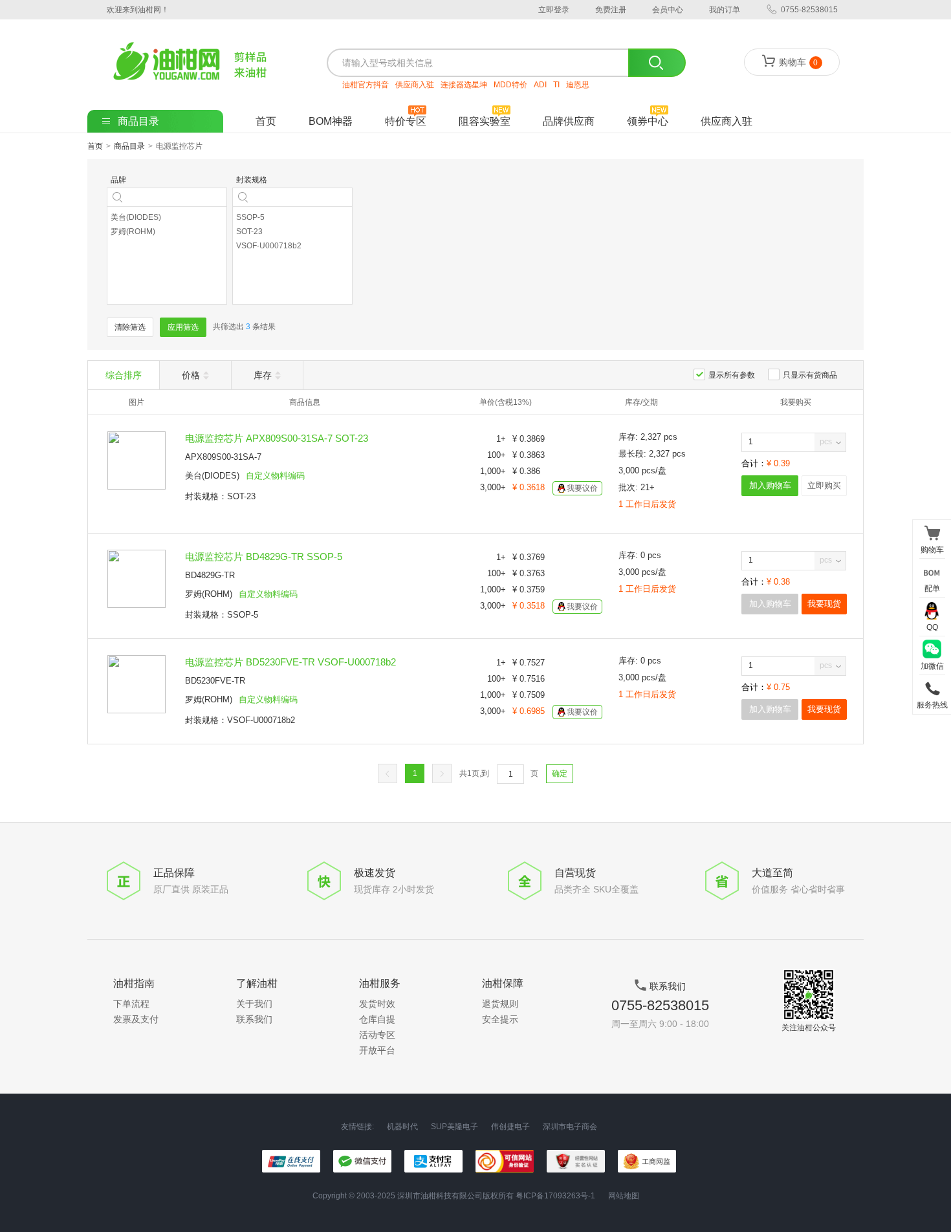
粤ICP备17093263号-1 (555, 1195)
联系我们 (254, 1019)
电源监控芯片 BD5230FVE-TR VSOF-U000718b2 (290, 661)
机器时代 (402, 1127)
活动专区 (377, 1035)
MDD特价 (510, 84)
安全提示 (500, 1019)
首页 (266, 121)
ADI (540, 84)
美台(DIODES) (212, 476)
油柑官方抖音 (365, 84)
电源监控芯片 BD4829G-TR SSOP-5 (263, 556)
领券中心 (647, 121)
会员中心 (667, 9)
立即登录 (553, 9)
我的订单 (724, 9)
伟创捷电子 (510, 1127)
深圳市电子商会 (570, 1127)
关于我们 (254, 1004)
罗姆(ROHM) (208, 594)
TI (556, 84)
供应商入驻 (414, 84)
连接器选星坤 (464, 84)
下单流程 (131, 1004)
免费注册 (610, 9)
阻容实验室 (484, 121)
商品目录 (129, 146)
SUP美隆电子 (454, 1127)
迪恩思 (577, 84)
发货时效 (377, 1004)
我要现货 (824, 604)
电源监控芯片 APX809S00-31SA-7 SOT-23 (276, 438)
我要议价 (582, 488)
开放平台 (377, 1050)
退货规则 (500, 1004)
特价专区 (405, 121)
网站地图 (623, 1195)
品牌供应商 (569, 121)
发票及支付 (135, 1019)
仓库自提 (377, 1019)
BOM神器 (331, 121)
